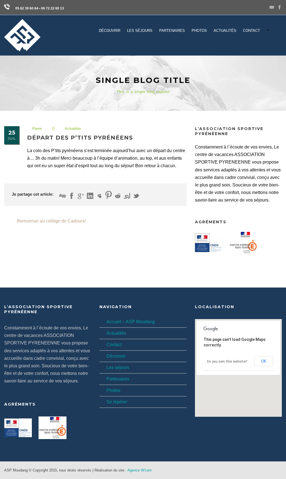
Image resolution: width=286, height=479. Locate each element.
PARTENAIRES (172, 30)
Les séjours (117, 367)
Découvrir (116, 356)
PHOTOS (199, 30)
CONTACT (251, 30)
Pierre (37, 128)
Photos (113, 390)
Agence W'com (139, 470)
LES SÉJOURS (139, 30)
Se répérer (116, 401)
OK (263, 361)
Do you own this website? (227, 361)
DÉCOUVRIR (109, 30)
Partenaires (117, 379)
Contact (114, 344)
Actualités (225, 30)
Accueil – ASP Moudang (130, 321)
